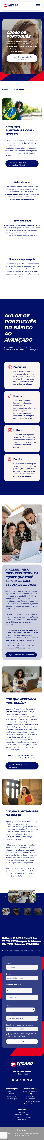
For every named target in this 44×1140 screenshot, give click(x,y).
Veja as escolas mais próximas (21, 655)
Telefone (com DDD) (14, 985)
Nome (8, 963)
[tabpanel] (22, 46)
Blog (30, 1094)
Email (8, 974)
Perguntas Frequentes (22, 1117)
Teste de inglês (11, 1099)
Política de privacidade (30, 1101)
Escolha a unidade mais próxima (19, 1025)
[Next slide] (38, 896)
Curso (11, 89)
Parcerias (30, 1096)
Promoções (30, 1099)
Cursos (11, 1091)
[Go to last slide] (5, 896)
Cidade (9, 1015)
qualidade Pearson (21, 197)
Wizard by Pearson (30, 1091)
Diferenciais (11, 1096)
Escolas (11, 1094)
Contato (22, 1112)
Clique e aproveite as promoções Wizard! (17, 163)
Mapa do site (22, 1120)
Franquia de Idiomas (22, 1115)
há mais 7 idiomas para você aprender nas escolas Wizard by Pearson (21, 616)
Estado (9, 1006)
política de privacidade (16, 1036)
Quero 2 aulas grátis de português (22, 58)
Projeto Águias (30, 1104)
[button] (6, 911)
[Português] (11, 6)
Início (4, 89)
